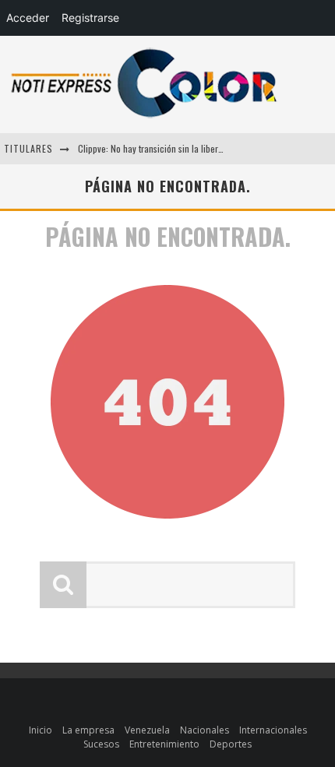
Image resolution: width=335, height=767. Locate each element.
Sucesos (101, 744)
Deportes (231, 744)
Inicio (40, 730)
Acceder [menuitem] (27, 17)
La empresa (88, 730)
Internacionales (273, 730)
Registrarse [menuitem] (90, 17)
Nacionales (204, 730)
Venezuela (147, 730)
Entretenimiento (164, 744)
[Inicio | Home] (144, 117)
